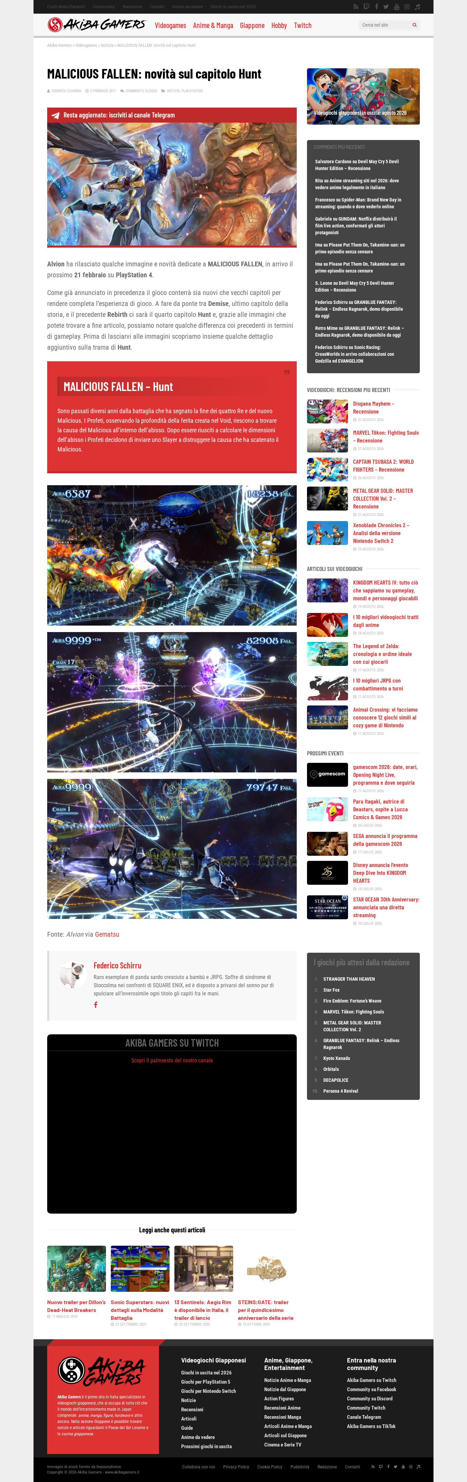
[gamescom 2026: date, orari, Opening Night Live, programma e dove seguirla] (327, 784)
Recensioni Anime (282, 1408)
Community (104, 6)
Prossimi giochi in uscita (206, 1446)
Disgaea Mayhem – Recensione (373, 407)
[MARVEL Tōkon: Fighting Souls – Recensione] (327, 450)
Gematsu (107, 934)
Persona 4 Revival (340, 1091)
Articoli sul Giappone (285, 1435)
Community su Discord (369, 1399)
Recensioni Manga (282, 1417)
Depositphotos (108, 1467)
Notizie (107, 45)
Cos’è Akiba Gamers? (66, 6)
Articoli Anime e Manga (288, 1426)
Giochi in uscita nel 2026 (233, 6)
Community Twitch (366, 1408)
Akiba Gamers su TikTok (371, 1426)
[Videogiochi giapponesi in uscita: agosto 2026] (363, 122)
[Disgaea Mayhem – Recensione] (327, 421)
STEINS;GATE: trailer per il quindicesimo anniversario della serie (266, 1310)
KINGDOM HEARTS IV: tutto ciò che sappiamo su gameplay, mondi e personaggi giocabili (385, 590)
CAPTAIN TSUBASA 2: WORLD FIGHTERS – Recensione (383, 465)
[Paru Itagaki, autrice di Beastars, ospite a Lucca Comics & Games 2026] (327, 819)
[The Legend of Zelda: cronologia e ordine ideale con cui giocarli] (327, 663)
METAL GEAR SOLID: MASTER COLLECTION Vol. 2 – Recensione (383, 498)
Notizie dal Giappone (285, 1389)
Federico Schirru (66, 91)
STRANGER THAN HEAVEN (349, 979)
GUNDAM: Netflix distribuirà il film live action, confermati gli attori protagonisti (356, 225)
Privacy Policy (236, 1467)
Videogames (170, 24)
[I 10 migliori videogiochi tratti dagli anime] (327, 634)
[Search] (414, 25)
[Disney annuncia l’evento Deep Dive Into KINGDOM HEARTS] (327, 882)
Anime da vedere (187, 6)
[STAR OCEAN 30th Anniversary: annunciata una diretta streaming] (327, 917)
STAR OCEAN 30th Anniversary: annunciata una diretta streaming (386, 907)
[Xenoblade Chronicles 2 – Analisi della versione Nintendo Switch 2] (327, 543)
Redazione (132, 6)
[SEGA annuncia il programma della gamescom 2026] (327, 853)
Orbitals (331, 1069)
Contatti (157, 6)
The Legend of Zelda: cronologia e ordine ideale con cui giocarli (382, 653)
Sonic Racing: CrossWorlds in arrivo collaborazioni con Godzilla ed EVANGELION (354, 354)
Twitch (303, 24)
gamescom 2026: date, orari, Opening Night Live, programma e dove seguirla (385, 774)
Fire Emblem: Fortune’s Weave (352, 1001)
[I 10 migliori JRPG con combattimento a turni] (327, 698)
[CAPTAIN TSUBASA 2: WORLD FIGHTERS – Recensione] (327, 479)
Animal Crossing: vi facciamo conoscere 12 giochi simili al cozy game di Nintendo (385, 717)
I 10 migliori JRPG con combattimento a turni (378, 684)
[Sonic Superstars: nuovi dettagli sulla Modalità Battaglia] (140, 1289)
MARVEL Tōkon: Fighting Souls (354, 1012)
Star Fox (331, 990)
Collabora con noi (198, 1467)
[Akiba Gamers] (97, 31)
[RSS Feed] (355, 7)
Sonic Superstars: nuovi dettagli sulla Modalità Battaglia (140, 1310)
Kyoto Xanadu (336, 1058)
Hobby (279, 24)
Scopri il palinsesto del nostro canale (172, 1060)
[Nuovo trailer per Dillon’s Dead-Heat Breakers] (76, 1289)
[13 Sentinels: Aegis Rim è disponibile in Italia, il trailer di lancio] (203, 1289)
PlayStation (192, 91)
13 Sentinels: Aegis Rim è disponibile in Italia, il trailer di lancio (202, 1310)
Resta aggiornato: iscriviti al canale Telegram (119, 115)
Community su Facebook (371, 1389)
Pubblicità (300, 1467)
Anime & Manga (213, 24)
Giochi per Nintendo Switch (208, 1391)
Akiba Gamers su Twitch (371, 1380)
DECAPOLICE (335, 1080)
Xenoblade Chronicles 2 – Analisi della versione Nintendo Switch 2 (381, 532)
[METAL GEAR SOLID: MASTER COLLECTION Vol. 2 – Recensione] (327, 508)
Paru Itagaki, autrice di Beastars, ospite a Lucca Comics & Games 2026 (380, 809)
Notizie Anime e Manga (287, 1380)
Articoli (189, 1419)
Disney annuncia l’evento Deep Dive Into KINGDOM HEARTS (380, 872)
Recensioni (192, 1410)
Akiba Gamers (59, 45)
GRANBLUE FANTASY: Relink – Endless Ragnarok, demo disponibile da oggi (359, 309)
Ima (318, 245)
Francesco (325, 199)
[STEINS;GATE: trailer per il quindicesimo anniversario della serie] (267, 1289)
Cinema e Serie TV (283, 1445)
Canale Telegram (364, 1417)
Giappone (252, 24)
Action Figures (279, 1399)
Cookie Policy (269, 1467)
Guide (187, 1428)
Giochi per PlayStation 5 (205, 1382)
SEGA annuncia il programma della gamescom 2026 (385, 839)
